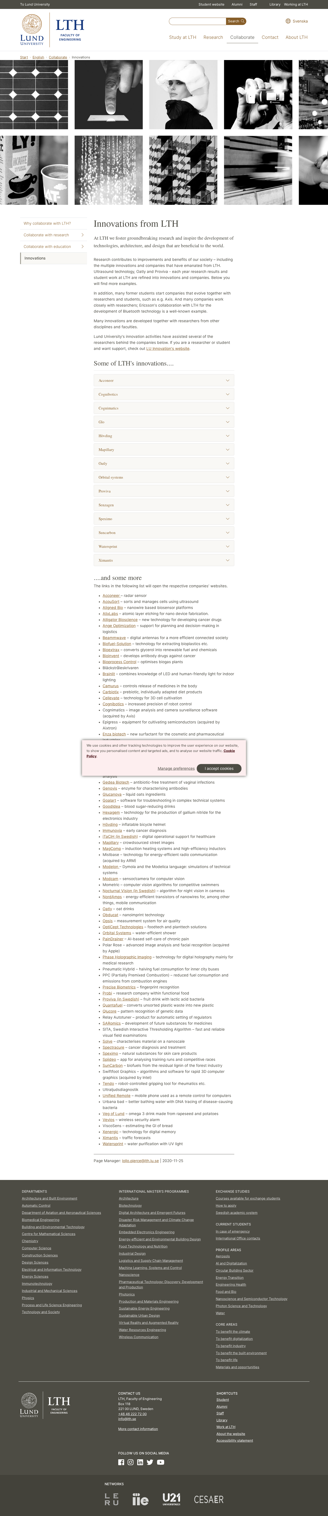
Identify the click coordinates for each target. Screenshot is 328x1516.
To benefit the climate (233, 1331)
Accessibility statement (234, 1440)
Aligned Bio (113, 607)
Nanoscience (129, 1275)
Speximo (105, 518)
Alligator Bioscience (120, 619)
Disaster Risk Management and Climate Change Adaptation (156, 1222)
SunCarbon (113, 1065)
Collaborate (242, 37)
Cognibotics (108, 394)
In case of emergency (233, 1231)
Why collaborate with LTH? (47, 223)
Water (220, 1313)
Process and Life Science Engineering (52, 1305)
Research (213, 37)
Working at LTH (296, 4)
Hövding (105, 435)
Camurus (111, 686)
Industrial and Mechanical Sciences (49, 1291)
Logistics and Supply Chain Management (151, 1260)
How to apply (226, 1205)
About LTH (297, 37)
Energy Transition (230, 1277)
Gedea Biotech (116, 782)
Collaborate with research (46, 235)
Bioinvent (111, 656)
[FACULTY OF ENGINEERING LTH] (52, 29)
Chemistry (30, 1241)
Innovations (35, 258)
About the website (230, 1434)
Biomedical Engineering (40, 1220)
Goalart (109, 800)
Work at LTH (225, 1427)
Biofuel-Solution (117, 644)
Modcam (110, 878)
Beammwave (114, 637)
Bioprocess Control (119, 662)
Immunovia (112, 830)
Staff (253, 4)
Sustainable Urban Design (139, 1315)
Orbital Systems (117, 933)
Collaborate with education (47, 246)
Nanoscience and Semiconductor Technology (251, 1299)
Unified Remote (117, 1095)
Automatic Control (36, 1205)
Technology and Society (41, 1312)
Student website (211, 4)
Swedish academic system (236, 1213)
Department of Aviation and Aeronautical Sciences (61, 1213)
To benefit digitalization (234, 1339)
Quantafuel (112, 1005)
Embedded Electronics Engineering (146, 1232)
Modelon (111, 866)
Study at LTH (182, 37)
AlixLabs (110, 613)
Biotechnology (130, 1205)
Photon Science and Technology (241, 1306)
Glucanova (112, 794)
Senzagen (106, 504)
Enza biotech (114, 734)
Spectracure (113, 1047)
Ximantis (106, 560)
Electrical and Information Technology (51, 1269)
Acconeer (106, 380)
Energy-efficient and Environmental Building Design (160, 1239)
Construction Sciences (40, 1255)
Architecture (129, 1198)
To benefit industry (231, 1346)
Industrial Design (132, 1253)
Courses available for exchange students (248, 1198)
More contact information (138, 1429)
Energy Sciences (35, 1276)
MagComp (112, 848)
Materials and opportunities (237, 1367)
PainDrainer (113, 939)
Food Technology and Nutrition (143, 1246)
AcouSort (111, 601)
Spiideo (109, 1059)
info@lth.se (127, 1419)
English (38, 57)
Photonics (127, 1294)
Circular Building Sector (234, 1270)
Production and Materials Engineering (149, 1301)
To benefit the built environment (241, 1353)
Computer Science (36, 1248)
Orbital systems (111, 477)
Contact (270, 37)
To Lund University (35, 4)
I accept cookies (219, 768)
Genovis (110, 788)
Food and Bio (226, 1292)
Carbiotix (111, 692)
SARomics (112, 1023)
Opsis (108, 921)
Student (222, 1400)
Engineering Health (231, 1284)
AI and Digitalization (231, 1263)
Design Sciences (35, 1262)
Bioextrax (111, 650)
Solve (107, 1041)
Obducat (110, 915)
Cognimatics (108, 408)
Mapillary (106, 449)
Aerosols (223, 1256)
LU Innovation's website (167, 348)
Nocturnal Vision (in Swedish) (129, 891)
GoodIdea (111, 806)
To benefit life (227, 1360)
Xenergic (110, 1132)
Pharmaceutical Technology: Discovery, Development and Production (161, 1284)
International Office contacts (238, 1238)
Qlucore (109, 1011)
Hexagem (111, 812)
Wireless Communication (138, 1337)
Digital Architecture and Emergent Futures (152, 1213)
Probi (107, 993)
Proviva (105, 491)
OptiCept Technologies (123, 927)
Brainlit (109, 674)
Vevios (108, 1119)
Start (24, 57)
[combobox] (197, 21)
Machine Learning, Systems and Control (150, 1268)
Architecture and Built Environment (49, 1198)
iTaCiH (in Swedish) (120, 836)
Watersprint (108, 546)
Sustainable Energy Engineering (144, 1308)
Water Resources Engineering (142, 1330)
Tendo (108, 1083)
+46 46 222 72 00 (132, 1414)
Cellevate (111, 698)
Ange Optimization (119, 625)
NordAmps (112, 897)
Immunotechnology (37, 1283)
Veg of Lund (114, 1113)
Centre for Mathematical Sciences (48, 1234)
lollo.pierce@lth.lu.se (140, 1161)
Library (275, 4)
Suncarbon (107, 532)
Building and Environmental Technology (53, 1227)
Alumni (237, 4)
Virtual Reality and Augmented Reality (149, 1323)
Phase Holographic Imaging (127, 957)
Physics (28, 1298)
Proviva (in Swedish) (121, 999)
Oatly (103, 463)
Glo (101, 421)
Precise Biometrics (119, 987)
